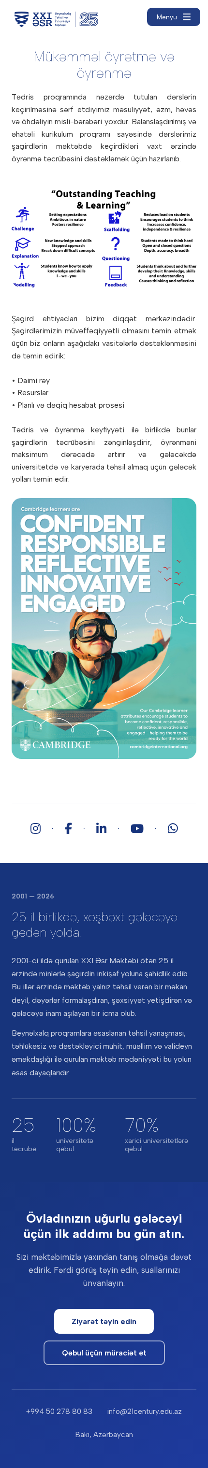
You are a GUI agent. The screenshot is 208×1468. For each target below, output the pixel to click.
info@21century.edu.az (144, 1411)
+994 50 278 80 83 (59, 1411)
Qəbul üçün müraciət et (104, 1352)
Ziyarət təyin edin (104, 1321)
